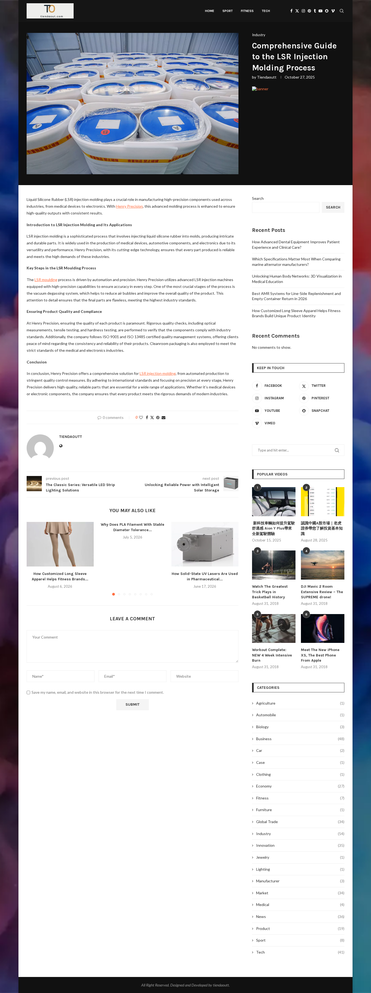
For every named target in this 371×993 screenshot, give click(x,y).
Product (300, 928)
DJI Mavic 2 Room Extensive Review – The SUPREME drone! (322, 591)
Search (258, 198)
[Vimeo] (333, 11)
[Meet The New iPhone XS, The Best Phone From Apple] (322, 628)
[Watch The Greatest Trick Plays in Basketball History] (273, 565)
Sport (227, 11)
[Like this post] (141, 417)
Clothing (300, 774)
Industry (300, 833)
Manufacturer (300, 881)
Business (300, 738)
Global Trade (300, 821)
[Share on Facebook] (147, 417)
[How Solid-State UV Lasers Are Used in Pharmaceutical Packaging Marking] (204, 544)
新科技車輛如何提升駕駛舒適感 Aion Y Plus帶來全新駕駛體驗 (273, 528)
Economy (300, 786)
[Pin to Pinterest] (157, 417)
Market (300, 893)
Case (300, 762)
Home (209, 11)
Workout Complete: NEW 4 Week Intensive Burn (272, 655)
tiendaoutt (266, 77)
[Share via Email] (163, 417)
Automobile (300, 714)
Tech (266, 11)
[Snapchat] (326, 11)
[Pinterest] (309, 11)
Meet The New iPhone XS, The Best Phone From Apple (320, 655)
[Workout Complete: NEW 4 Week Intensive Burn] (273, 628)
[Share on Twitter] (152, 417)
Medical (300, 904)
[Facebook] (291, 11)
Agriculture (300, 703)
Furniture (300, 809)
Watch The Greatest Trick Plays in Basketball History (270, 591)
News (300, 916)
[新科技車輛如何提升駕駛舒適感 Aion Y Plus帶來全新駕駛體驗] (273, 501)
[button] (34, 558)
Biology (300, 726)
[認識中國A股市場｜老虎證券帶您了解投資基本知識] (322, 501)
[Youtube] (320, 11)
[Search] (341, 11)
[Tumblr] (315, 11)
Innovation (300, 845)
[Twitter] (297, 11)
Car (300, 750)
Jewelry (300, 857)
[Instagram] (303, 11)
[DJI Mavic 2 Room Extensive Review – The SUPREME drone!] (322, 565)
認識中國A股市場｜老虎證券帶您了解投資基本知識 (322, 528)
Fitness (247, 11)
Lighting (300, 869)
